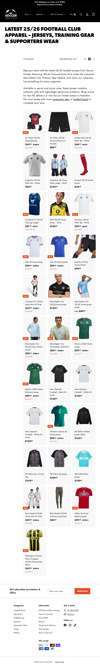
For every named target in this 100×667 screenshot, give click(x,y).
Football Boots (19, 610)
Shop (27, 14)
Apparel (17, 621)
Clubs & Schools (56, 14)
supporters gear (61, 99)
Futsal (16, 629)
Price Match (43, 617)
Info (71, 14)
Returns (42, 621)
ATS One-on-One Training (49, 610)
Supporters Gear (21, 625)
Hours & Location (46, 614)
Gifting (17, 632)
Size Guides (44, 629)
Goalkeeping (19, 617)
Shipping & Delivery (47, 625)
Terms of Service (45, 632)
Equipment (18, 614)
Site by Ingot (59, 662)
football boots (80, 99)
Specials (39, 14)
